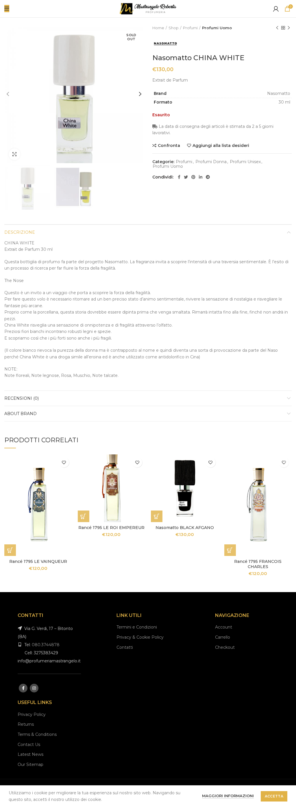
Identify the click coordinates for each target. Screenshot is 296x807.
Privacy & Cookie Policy (140, 637)
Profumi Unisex (245, 161)
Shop (174, 27)
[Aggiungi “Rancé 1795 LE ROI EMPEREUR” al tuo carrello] (83, 516)
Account (223, 627)
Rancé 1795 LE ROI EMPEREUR (111, 527)
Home (158, 27)
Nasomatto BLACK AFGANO (185, 527)
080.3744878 (46, 644)
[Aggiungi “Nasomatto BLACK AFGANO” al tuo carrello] (156, 516)
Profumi (190, 27)
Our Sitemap (30, 764)
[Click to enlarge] (14, 154)
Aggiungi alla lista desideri (221, 145)
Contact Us (29, 744)
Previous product (277, 28)
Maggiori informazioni (228, 795)
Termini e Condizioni (136, 627)
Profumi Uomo (217, 27)
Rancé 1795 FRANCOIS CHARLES (258, 564)
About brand (20, 413)
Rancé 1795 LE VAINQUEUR (38, 561)
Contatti (124, 647)
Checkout (225, 647)
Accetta (274, 796)
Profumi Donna (211, 161)
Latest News (30, 754)
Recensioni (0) (21, 398)
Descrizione (19, 232)
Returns (26, 724)
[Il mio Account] (276, 8)
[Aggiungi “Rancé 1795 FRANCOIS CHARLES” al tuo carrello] (230, 550)
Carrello (222, 637)
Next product (289, 28)
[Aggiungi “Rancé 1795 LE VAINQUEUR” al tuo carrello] (10, 550)
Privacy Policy (32, 714)
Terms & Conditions (37, 734)
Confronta (169, 145)
